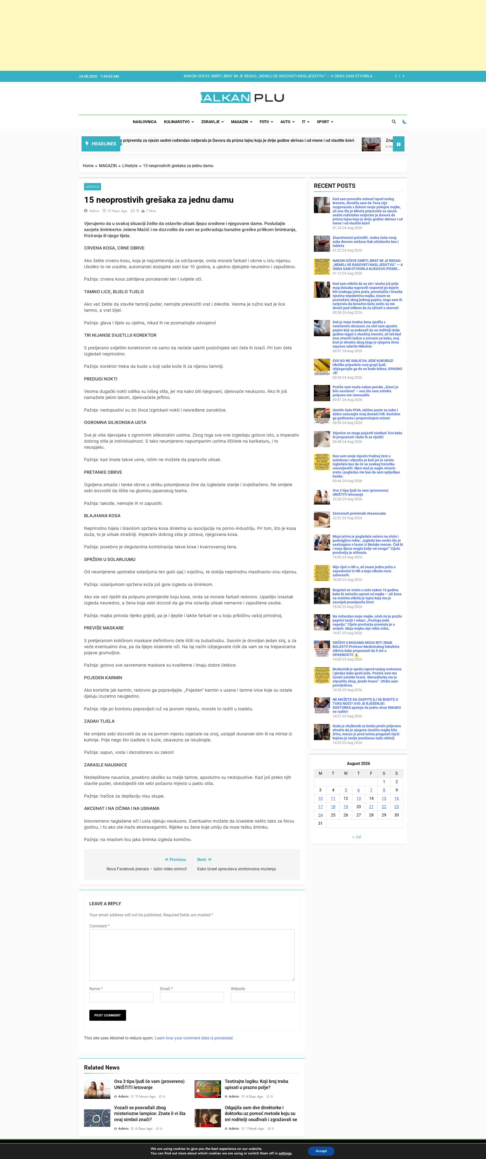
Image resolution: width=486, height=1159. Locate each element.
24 (320, 815)
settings (285, 1153)
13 (358, 798)
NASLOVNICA (144, 122)
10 (320, 798)
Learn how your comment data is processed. (194, 1038)
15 (384, 798)
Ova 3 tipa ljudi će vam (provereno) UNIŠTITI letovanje (361, 492)
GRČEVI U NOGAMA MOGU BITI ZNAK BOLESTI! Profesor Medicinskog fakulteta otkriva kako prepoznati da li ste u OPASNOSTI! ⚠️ (366, 649)
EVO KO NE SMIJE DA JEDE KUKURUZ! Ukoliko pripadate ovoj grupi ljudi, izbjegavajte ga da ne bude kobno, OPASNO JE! (367, 367)
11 (333, 798)
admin (94, 210)
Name (96, 988)
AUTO (285, 122)
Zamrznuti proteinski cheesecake (359, 513)
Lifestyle (92, 187)
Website (238, 988)
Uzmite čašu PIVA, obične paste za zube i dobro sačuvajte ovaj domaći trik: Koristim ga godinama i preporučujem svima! (366, 414)
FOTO (264, 122)
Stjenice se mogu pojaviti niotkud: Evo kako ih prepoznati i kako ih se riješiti (367, 435)
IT (303, 122)
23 (396, 806)
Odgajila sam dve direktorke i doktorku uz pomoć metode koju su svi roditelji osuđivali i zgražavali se (261, 1113)
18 (333, 806)
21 (371, 806)
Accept (321, 1151)
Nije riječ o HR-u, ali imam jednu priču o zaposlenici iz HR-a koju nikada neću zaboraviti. (364, 571)
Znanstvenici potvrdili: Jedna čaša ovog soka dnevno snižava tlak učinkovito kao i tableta (366, 242)
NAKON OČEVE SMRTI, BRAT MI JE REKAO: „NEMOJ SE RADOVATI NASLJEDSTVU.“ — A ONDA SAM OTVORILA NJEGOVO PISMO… (278, 76)
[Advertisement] (152, 35)
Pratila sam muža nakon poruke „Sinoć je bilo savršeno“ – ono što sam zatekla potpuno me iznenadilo (365, 391)
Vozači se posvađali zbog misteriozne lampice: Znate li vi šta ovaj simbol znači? (150, 1113)
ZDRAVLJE (210, 122)
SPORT (323, 122)
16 (396, 798)
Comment (99, 926)
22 (384, 806)
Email (166, 988)
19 (345, 806)
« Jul (356, 836)
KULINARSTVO (177, 122)
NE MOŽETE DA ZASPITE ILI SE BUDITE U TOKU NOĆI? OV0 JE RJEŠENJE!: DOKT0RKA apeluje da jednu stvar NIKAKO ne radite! (367, 705)
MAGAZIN (239, 122)
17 (320, 806)
